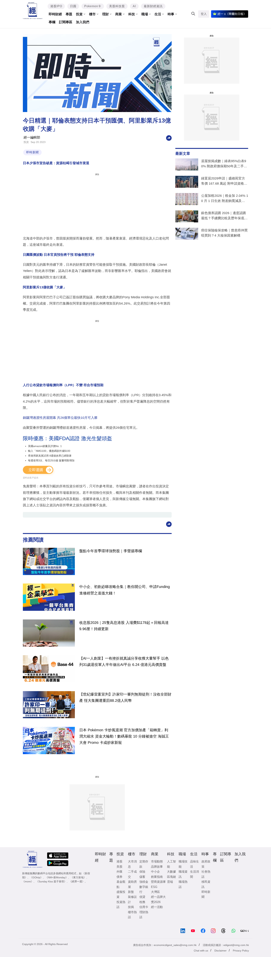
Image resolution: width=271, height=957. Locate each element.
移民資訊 (205, 884)
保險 (142, 871)
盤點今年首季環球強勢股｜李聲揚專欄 (110, 551)
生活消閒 (194, 874)
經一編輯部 (32, 137)
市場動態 (157, 861)
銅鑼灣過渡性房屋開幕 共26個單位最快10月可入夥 (60, 418)
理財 (105, 14)
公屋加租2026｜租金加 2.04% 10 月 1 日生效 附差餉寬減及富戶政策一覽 (224, 199)
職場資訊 (183, 874)
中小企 (155, 871)
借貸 (142, 896)
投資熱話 (121, 904)
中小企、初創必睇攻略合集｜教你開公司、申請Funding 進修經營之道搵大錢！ (124, 590)
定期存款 (143, 864)
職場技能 (183, 864)
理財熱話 (143, 915)
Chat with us (201, 950)
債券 (119, 876)
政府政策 (205, 864)
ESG (154, 886)
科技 (131, 14)
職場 (144, 14)
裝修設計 (132, 899)
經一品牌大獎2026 (158, 899)
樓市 (92, 14)
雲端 (170, 881)
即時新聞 (32, 152)
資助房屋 (132, 884)
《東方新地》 (78, 877)
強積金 (143, 881)
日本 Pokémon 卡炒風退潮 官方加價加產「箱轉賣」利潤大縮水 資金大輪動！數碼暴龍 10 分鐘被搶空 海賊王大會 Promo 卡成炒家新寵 (124, 736)
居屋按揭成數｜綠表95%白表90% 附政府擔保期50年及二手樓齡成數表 (224, 164)
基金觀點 (121, 884)
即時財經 (55, 14)
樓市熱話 (132, 915)
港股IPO (56, 6)
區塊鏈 (171, 876)
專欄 (52, 22)
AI (134, 6)
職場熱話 (183, 884)
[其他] (169, 137)
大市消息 (132, 864)
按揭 (131, 907)
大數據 (171, 871)
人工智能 (171, 864)
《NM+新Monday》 (56, 877)
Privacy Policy (241, 950)
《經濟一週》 (77, 881)
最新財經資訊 (153, 6)
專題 (69, 14)
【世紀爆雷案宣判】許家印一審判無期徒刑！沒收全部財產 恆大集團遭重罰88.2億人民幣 (125, 697)
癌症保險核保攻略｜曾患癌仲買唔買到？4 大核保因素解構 (224, 232)
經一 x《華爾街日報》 (232, 13)
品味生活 (194, 864)
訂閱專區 (65, 22)
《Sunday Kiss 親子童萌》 (51, 881)
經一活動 (157, 907)
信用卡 (143, 907)
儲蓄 (142, 876)
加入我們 (82, 22)
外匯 (119, 871)
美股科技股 (117, 6)
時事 (171, 14)
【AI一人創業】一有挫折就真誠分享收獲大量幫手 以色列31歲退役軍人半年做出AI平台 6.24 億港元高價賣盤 (124, 661)
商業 (118, 14)
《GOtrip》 (36, 877)
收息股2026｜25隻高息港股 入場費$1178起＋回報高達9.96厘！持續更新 (124, 626)
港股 (119, 861)
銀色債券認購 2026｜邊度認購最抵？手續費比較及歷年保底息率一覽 (224, 216)
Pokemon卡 (92, 6)
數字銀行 (143, 889)
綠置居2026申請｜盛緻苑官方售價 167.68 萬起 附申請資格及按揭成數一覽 (224, 182)
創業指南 (157, 876)
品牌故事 (157, 866)
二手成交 (132, 874)
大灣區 (155, 891)
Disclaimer (220, 950)
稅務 (142, 902)
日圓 (73, 6)
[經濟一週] (33, 10)
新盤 (131, 891)
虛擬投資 (121, 894)
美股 (119, 866)
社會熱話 (205, 874)
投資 (79, 14)
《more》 (27, 881)
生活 (157, 14)
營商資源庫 (158, 881)
